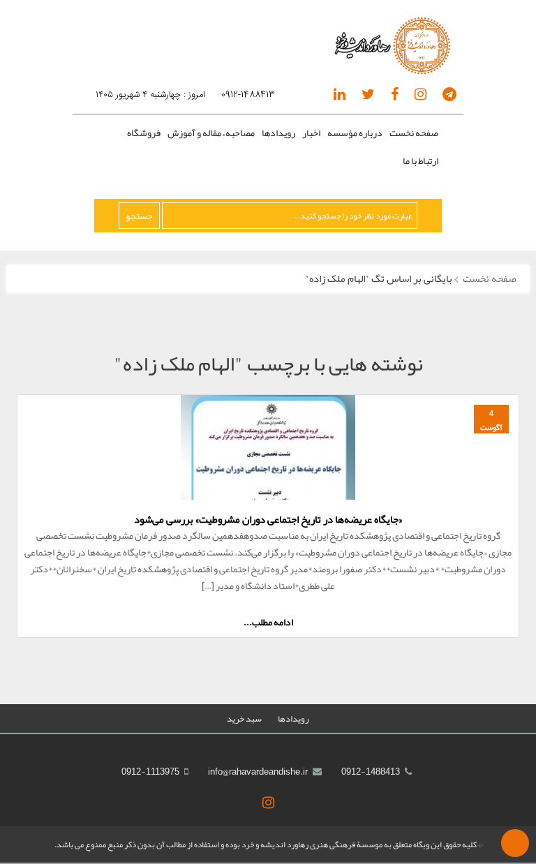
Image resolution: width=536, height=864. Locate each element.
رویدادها (278, 132)
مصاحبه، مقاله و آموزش (211, 132)
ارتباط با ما (420, 160)
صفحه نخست (413, 132)
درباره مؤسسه (354, 132)
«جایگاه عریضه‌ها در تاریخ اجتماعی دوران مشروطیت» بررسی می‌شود (268, 519)
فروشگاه (144, 132)
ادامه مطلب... (268, 622)
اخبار (311, 132)
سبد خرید (244, 719)
